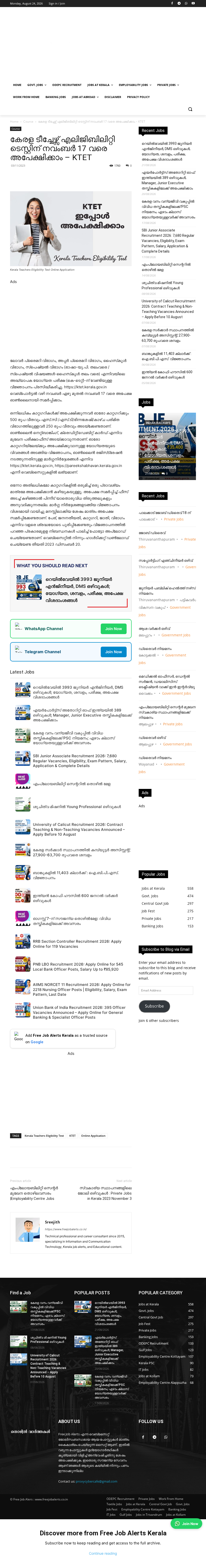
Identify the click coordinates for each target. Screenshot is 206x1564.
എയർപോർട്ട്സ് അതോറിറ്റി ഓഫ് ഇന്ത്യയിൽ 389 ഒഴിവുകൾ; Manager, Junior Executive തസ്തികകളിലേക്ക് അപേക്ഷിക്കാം (168, 180)
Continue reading (103, 1553)
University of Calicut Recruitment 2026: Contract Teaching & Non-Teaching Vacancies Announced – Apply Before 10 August (168, 309)
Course (28, 121)
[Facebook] (172, 4)
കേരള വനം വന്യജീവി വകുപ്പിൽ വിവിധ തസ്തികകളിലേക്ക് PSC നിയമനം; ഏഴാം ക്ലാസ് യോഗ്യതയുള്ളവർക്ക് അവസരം (168, 209)
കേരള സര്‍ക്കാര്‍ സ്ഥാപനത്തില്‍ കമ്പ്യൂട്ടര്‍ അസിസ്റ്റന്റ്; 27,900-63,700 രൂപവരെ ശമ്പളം (168, 335)
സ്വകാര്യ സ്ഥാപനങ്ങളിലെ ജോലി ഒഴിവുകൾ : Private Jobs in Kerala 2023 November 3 (105, 1193)
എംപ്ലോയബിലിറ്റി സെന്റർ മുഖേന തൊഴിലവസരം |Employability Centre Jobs (34, 1193)
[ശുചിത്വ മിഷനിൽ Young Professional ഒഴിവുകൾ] (18, 1342)
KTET (72, 1136)
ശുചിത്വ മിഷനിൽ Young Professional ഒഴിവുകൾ (162, 285)
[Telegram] (179, 4)
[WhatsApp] (186, 4)
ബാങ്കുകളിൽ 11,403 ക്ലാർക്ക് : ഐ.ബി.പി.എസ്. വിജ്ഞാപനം (166, 356)
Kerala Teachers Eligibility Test (44, 1136)
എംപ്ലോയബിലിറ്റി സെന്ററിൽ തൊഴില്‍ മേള (166, 267)
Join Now (113, 628)
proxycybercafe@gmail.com (96, 1481)
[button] (190, 109)
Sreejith (52, 1221)
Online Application (93, 1136)
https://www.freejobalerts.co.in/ (66, 1229)
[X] (79, 177)
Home (14, 121)
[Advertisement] (137, 44)
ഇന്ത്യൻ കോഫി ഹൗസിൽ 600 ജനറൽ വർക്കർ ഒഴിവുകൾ (167, 374)
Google (37, 1042)
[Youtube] (193, 4)
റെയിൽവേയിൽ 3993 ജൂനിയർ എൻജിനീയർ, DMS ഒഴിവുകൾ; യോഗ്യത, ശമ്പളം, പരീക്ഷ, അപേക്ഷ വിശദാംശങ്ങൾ (167, 151)
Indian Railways (158, 423)
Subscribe (154, 1006)
